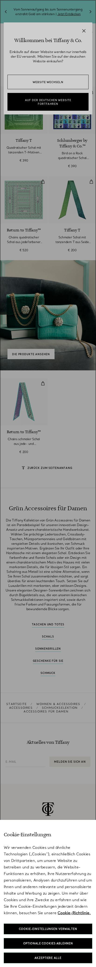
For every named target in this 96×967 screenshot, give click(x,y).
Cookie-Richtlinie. (74, 912)
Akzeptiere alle (47, 958)
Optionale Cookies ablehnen (48, 943)
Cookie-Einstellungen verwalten (48, 929)
